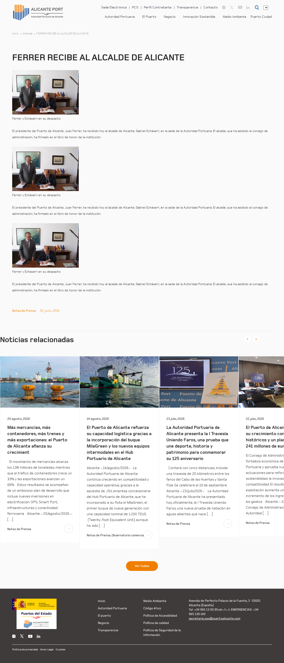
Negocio (170, 16)
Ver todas (142, 566)
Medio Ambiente (234, 16)
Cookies (60, 649)
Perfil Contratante (158, 7)
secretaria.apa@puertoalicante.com (214, 618)
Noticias (28, 33)
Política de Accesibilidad (160, 615)
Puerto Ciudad (261, 16)
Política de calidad (156, 623)
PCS (135, 7)
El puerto (104, 615)
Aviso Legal (46, 649)
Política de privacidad (25, 649)
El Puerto (149, 16)
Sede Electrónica (114, 7)
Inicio (15, 33)
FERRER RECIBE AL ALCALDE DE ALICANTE (62, 33)
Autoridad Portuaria (120, 16)
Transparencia (187, 7)
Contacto (210, 7)
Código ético (152, 608)
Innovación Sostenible (199, 16)
